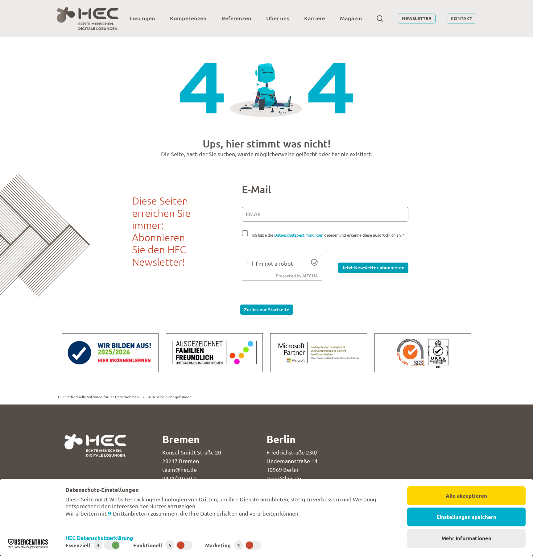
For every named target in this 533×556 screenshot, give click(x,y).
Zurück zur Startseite (266, 309)
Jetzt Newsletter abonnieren (373, 267)
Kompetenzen (188, 18)
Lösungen (142, 18)
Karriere (314, 18)
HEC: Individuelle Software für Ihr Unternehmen (98, 397)
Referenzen (236, 18)
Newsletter (417, 18)
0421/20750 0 (179, 478)
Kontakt (461, 18)
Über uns (277, 18)
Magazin (351, 18)
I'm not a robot (274, 263)
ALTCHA (310, 275)
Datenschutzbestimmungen (298, 235)
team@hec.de (179, 470)
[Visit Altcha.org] (314, 263)
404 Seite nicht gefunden (170, 397)
